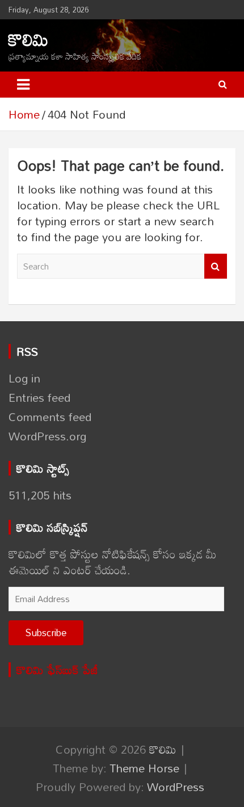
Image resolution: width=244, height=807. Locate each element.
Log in (24, 378)
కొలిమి (28, 39)
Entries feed (39, 397)
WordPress (175, 786)
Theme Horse (144, 767)
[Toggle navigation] (23, 85)
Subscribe (46, 632)
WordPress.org (47, 435)
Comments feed (50, 416)
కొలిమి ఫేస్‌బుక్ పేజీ (57, 669)
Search (215, 266)
